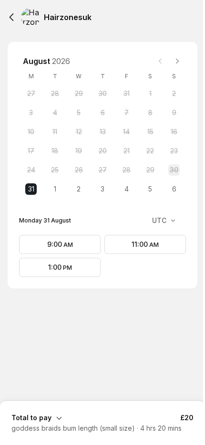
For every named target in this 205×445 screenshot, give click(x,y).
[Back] (11, 17)
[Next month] (177, 61)
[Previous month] (160, 61)
